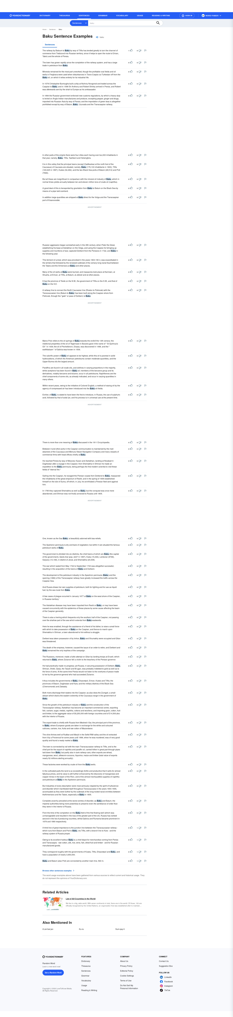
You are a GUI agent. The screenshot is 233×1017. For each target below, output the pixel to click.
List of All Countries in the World (81, 898)
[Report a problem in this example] (145, 50)
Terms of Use (125, 980)
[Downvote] (139, 50)
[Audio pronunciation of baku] (97, 37)
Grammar (85, 975)
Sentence (52, 29)
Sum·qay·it (120, 929)
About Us (124, 961)
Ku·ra (81, 929)
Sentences (77, 23)
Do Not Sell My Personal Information (129, 987)
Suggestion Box (166, 966)
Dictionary (85, 961)
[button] (186, 15)
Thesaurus (86, 966)
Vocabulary (86, 980)
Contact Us (164, 961)
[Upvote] (131, 50)
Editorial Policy (126, 970)
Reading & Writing (89, 990)
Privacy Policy (126, 966)
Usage (84, 985)
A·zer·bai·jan (47, 929)
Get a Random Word (53, 972)
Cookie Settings (127, 975)
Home (44, 29)
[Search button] (159, 23)
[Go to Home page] (20, 15)
